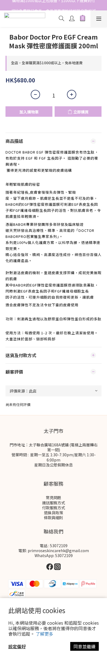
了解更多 (44, 633)
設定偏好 (17, 646)
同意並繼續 (84, 646)
